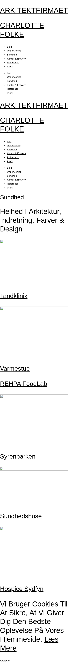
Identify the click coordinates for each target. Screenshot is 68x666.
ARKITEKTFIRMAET (34, 10)
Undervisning (14, 50)
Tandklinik (13, 295)
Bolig (9, 46)
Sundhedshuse (21, 516)
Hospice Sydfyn (21, 588)
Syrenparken (17, 456)
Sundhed (12, 54)
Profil (10, 66)
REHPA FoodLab (23, 383)
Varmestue (15, 368)
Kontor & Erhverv (16, 58)
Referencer (13, 62)
